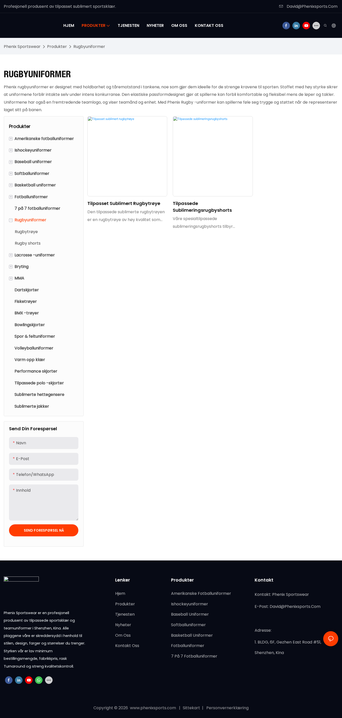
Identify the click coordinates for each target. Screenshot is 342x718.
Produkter (57, 46)
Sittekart (192, 708)
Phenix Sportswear (22, 46)
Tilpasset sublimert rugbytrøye (123, 203)
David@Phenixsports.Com (311, 6)
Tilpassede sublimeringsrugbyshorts (202, 206)
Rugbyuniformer (89, 46)
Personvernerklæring (227, 708)
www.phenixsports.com (153, 708)
